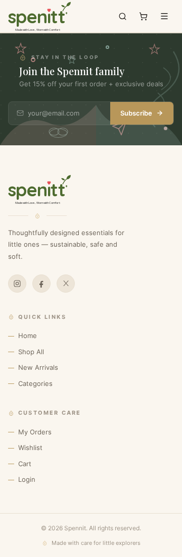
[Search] (122, 16)
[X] (66, 283)
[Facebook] (41, 283)
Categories (35, 383)
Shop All (31, 352)
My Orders (35, 432)
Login (26, 479)
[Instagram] (17, 283)
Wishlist (30, 447)
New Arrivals (38, 367)
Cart (24, 464)
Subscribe (136, 113)
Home (27, 335)
